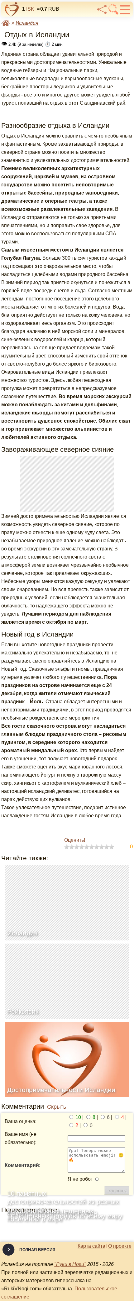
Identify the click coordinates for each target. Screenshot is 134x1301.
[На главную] (11, 9)
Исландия (27, 23)
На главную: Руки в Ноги (5, 23)
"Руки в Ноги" (70, 1264)
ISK (30, 9)
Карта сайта (91, 1246)
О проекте (120, 1246)
